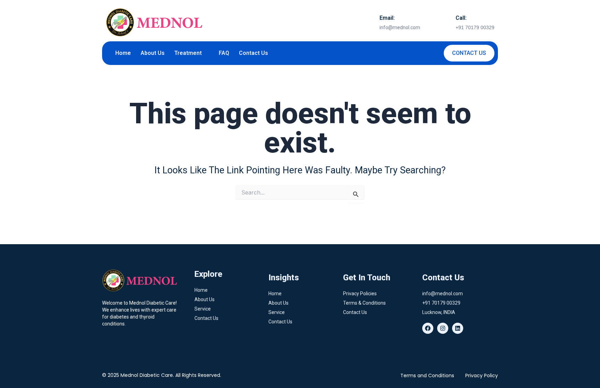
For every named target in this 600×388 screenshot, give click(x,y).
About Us (153, 53)
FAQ (224, 53)
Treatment (188, 53)
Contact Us (253, 53)
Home (123, 53)
